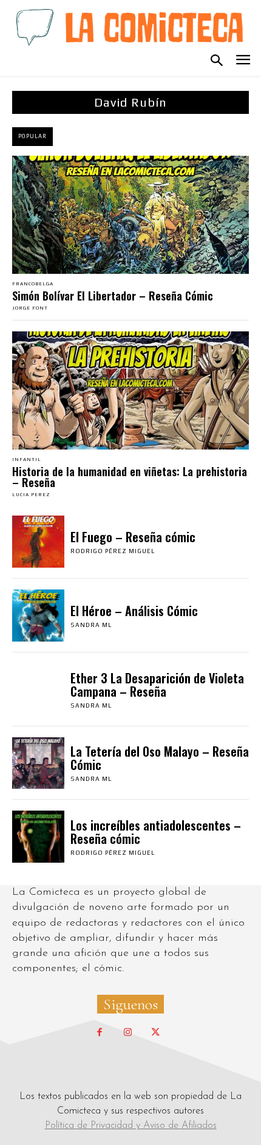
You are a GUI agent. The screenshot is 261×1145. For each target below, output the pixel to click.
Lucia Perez (31, 494)
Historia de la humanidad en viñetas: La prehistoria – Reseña (129, 476)
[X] (155, 1033)
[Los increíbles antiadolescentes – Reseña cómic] (38, 837)
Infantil (26, 459)
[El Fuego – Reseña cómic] (38, 542)
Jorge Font (30, 308)
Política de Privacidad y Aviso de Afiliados (131, 1125)
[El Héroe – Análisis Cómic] (38, 615)
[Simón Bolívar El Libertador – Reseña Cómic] (130, 215)
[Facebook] (99, 1033)
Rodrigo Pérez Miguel (112, 551)
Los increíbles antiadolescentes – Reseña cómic (155, 832)
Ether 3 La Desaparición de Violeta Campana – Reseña (157, 684)
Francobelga (32, 284)
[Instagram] (127, 1033)
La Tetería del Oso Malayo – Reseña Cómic (159, 758)
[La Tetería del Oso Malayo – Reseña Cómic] (38, 763)
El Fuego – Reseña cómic (132, 537)
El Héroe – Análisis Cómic (134, 611)
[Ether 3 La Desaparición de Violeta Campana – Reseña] (38, 689)
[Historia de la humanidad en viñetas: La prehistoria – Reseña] (130, 390)
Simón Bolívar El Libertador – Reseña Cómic (112, 296)
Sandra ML (91, 625)
